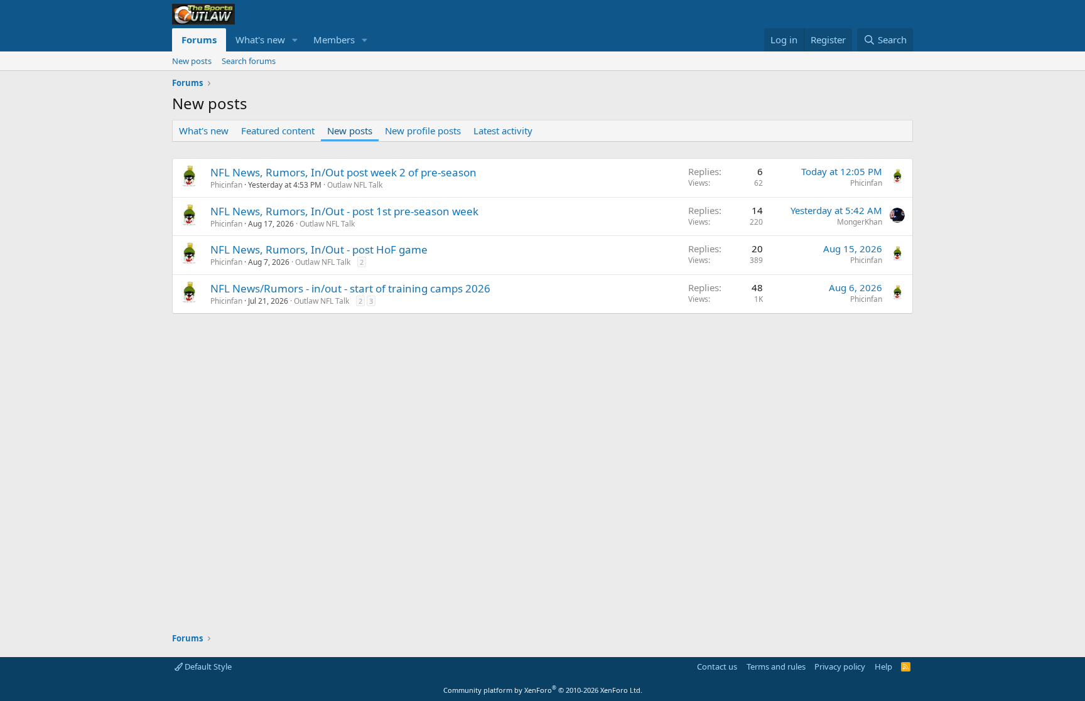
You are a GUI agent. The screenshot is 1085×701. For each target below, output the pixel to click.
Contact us (717, 666)
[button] (295, 39)
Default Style (207, 666)
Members (334, 39)
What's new (260, 39)
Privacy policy (839, 666)
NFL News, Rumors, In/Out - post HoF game (319, 249)
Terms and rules (776, 666)
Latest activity (502, 130)
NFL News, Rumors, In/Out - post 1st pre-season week (344, 211)
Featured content (278, 130)
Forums (199, 39)
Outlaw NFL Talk (354, 184)
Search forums (249, 61)
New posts (192, 61)
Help (883, 666)
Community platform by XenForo (542, 690)
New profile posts (423, 130)
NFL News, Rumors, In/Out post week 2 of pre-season (343, 172)
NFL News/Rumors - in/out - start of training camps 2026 (350, 288)
